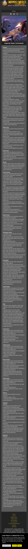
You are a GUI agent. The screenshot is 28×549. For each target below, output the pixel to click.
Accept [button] (14, 545)
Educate (14, 525)
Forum (14, 515)
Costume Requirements (14, 523)
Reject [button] (19, 545)
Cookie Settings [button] (6, 545)
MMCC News (14, 517)
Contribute (14, 526)
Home (14, 514)
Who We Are (14, 518)
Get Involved (14, 522)
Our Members (14, 520)
